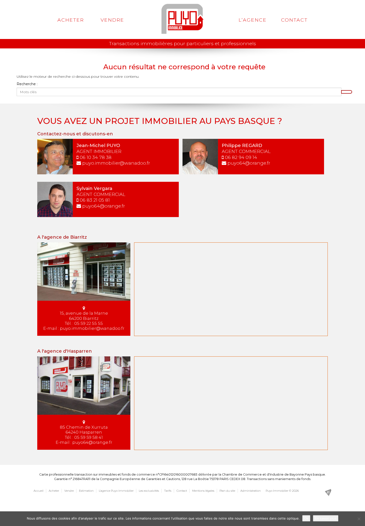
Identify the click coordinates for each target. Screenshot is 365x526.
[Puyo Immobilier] (182, 18)
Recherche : (27, 84)
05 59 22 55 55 (88, 323)
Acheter (70, 20)
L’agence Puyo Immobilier (116, 490)
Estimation (86, 490)
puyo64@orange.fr (248, 163)
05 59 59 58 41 (88, 437)
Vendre (112, 20)
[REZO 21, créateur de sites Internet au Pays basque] (328, 492)
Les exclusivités (149, 490)
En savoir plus (325, 518)
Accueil (38, 490)
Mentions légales (203, 490)
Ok (306, 518)
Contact (294, 20)
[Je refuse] (358, 518)
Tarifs (167, 490)
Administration (250, 490)
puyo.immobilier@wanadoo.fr (116, 163)
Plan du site (227, 490)
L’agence (253, 20)
